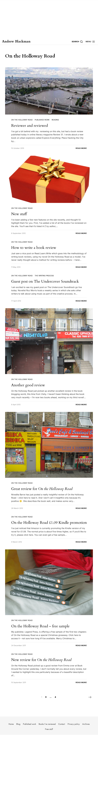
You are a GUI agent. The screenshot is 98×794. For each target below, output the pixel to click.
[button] (90, 41)
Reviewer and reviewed (29, 125)
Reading (55, 120)
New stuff (19, 213)
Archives (86, 724)
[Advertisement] (49, 19)
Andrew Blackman (16, 41)
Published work (42, 120)
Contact (61, 724)
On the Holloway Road (22, 120)
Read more (81, 148)
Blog (18, 724)
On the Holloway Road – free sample (40, 626)
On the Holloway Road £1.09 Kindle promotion (49, 522)
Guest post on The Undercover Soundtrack (45, 281)
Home (11, 724)
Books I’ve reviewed (47, 724)
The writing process (44, 276)
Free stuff (49, 729)
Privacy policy (74, 724)
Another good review (28, 385)
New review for (41, 659)
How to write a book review (33, 247)
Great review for (41, 488)
